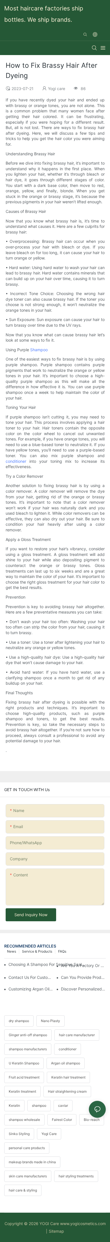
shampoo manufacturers (28, 1049)
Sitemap (56, 1231)
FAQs (62, 951)
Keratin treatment (22, 1091)
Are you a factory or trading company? (83, 965)
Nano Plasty (50, 1021)
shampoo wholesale (24, 1119)
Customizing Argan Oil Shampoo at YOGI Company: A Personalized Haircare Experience (30, 988)
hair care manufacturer (77, 1035)
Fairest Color (62, 1119)
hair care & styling (23, 1190)
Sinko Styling (19, 1134)
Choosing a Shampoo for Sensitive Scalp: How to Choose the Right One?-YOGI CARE (47, 964)
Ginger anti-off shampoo (28, 1035)
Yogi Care (49, 1134)
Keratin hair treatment (68, 1077)
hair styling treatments (76, 1176)
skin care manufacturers (28, 1176)
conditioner (16, 461)
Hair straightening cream (67, 1091)
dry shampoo (19, 1021)
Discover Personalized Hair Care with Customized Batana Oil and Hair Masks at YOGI (83, 988)
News (11, 951)
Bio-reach (92, 1119)
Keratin (14, 1105)
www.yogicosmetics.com (83, 1223)
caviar (63, 1105)
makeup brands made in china (32, 1162)
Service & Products (37, 951)
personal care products (27, 1148)
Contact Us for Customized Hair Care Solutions (30, 977)
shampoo (39, 1105)
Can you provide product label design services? (83, 977)
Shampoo (39, 349)
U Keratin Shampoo (24, 1063)
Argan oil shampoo (65, 1063)
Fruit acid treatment (24, 1077)
